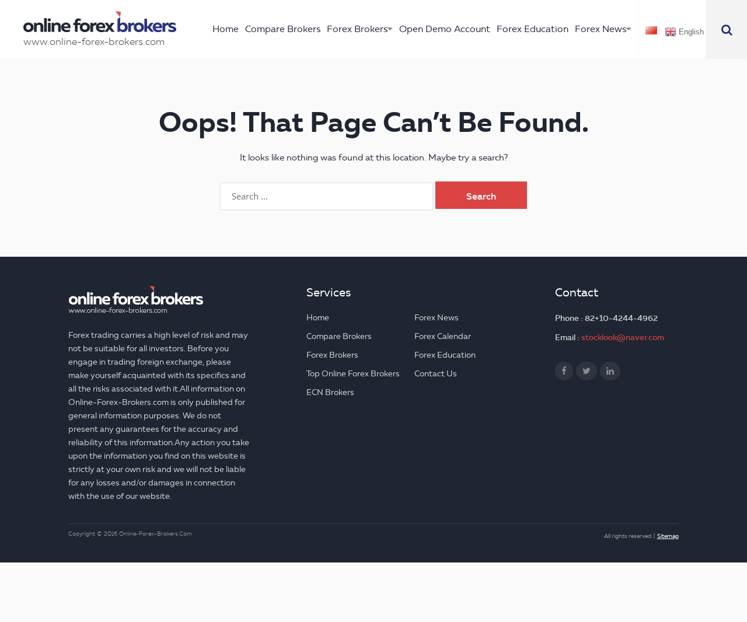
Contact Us (435, 374)
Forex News (600, 28)
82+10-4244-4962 (621, 318)
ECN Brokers (330, 392)
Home (225, 28)
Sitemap (668, 536)
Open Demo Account (444, 28)
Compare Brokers (282, 28)
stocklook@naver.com (622, 337)
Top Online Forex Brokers (353, 374)
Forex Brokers (357, 28)
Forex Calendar (442, 336)
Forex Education (532, 28)
